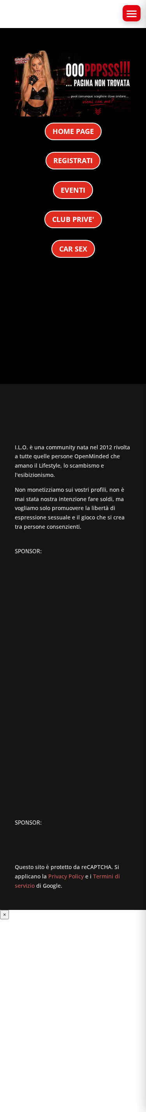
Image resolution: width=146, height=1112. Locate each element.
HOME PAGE (73, 131)
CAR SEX (73, 248)
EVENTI (73, 190)
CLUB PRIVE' (73, 219)
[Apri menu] (132, 13)
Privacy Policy (66, 876)
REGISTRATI (73, 160)
